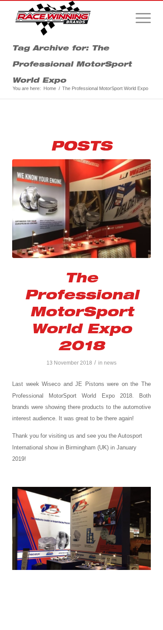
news (110, 363)
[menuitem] (139, 18)
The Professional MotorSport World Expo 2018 (82, 311)
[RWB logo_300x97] (67, 18)
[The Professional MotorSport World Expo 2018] (81, 208)
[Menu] (139, 18)
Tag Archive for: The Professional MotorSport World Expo (72, 64)
